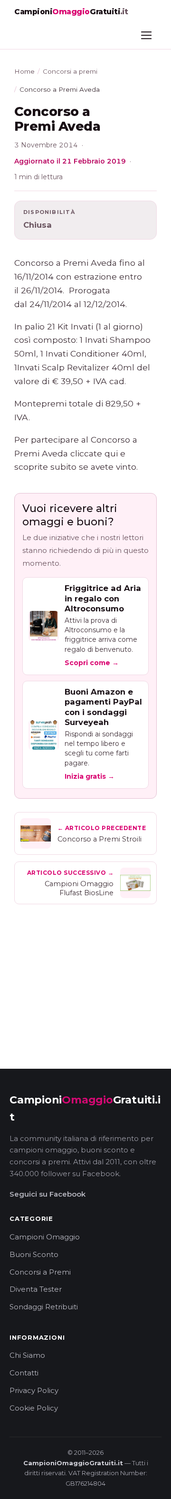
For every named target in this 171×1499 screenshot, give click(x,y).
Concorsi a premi (70, 71)
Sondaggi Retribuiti (44, 1306)
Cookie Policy (34, 1407)
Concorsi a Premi (40, 1272)
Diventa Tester (36, 1289)
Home (24, 71)
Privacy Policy (34, 1390)
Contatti (24, 1372)
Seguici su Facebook (48, 1194)
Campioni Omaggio (45, 1236)
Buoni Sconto (34, 1254)
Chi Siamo (27, 1355)
